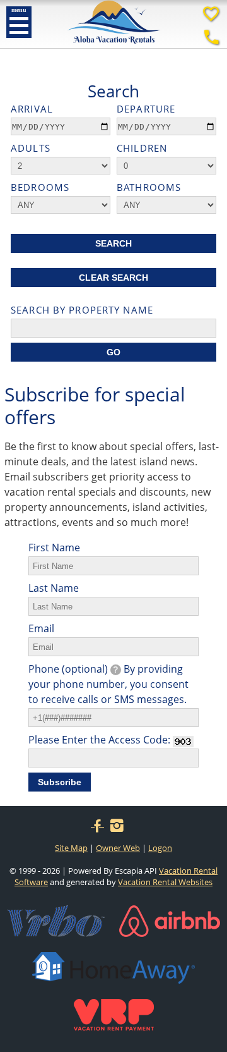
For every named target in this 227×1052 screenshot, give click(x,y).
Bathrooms (149, 187)
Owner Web (118, 847)
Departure (146, 108)
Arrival (32, 108)
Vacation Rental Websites (165, 882)
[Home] (113, 45)
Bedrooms (40, 187)
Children (142, 148)
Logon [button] (160, 847)
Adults (30, 148)
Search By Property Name (82, 309)
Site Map (71, 847)
